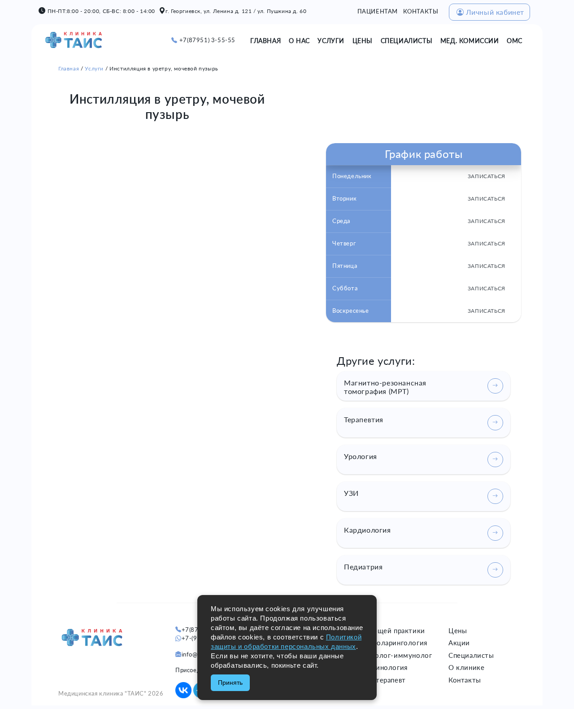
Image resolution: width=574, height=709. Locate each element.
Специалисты (471, 655)
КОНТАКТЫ (421, 11)
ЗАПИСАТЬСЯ (486, 176)
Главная (68, 68)
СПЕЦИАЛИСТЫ (407, 40)
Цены (457, 630)
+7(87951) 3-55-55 (207, 40)
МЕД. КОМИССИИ (469, 40)
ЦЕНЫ (362, 40)
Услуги (94, 68)
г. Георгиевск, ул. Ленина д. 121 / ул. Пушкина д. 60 (235, 11)
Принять (230, 682)
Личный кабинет (495, 12)
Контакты (464, 680)
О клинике (466, 667)
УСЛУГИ (330, 40)
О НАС (299, 40)
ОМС (514, 40)
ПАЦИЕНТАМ (377, 11)
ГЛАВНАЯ (265, 40)
